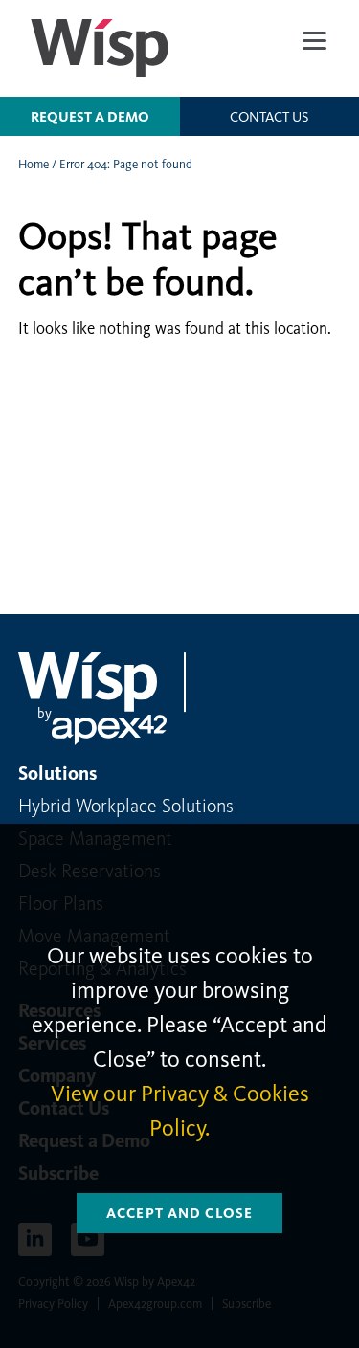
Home (33, 164)
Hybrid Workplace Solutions (126, 805)
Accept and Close (179, 1213)
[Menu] (314, 40)
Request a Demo (90, 116)
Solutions (57, 773)
